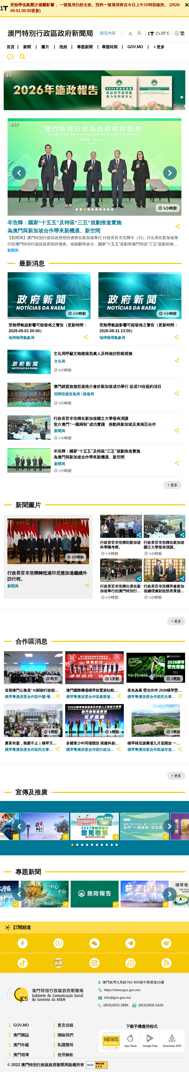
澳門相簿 (21, 1055)
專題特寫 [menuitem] (110, 47)
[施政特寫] (145, 894)
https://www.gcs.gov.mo (122, 990)
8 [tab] (106, 845)
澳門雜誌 (21, 1035)
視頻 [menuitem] (63, 47)
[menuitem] (27, 47)
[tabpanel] (95, 826)
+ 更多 (172, 485)
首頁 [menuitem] (11, 47)
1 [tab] (72, 845)
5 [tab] (92, 845)
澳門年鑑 (21, 1045)
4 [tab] (87, 845)
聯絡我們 (65, 1035)
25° (165, 33)
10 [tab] (116, 845)
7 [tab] (101, 845)
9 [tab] (111, 845)
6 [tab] (96, 845)
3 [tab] (82, 845)
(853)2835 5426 (150, 1005)
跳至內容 (108, 33)
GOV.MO (21, 1025)
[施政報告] (95, 894)
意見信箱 (65, 1025)
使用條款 (65, 1055)
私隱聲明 (65, 1045)
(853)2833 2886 (115, 1005)
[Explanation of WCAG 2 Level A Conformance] (97, 1065)
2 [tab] (77, 845)
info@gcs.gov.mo (117, 997)
